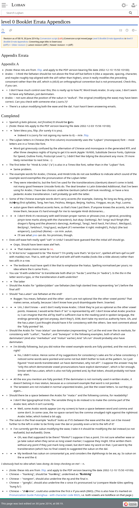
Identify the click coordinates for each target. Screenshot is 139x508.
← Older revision (17, 44)
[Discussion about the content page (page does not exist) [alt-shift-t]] (11, 30)
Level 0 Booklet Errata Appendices (108, 38)
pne (35, 235)
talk (60, 38)
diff (6, 44)
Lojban (18, 4)
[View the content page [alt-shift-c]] (3, 30)
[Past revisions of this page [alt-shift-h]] (127, 30)
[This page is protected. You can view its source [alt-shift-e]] (121, 30)
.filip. (40, 70)
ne (51, 249)
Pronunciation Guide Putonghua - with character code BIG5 (44, 495)
